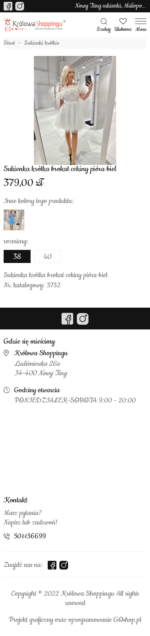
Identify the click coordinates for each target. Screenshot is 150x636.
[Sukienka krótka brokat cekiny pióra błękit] (14, 220)
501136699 (30, 536)
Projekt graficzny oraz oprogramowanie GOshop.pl (75, 620)
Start (9, 43)
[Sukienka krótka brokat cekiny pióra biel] (75, 110)
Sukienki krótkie (41, 43)
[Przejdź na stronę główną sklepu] (35, 25)
